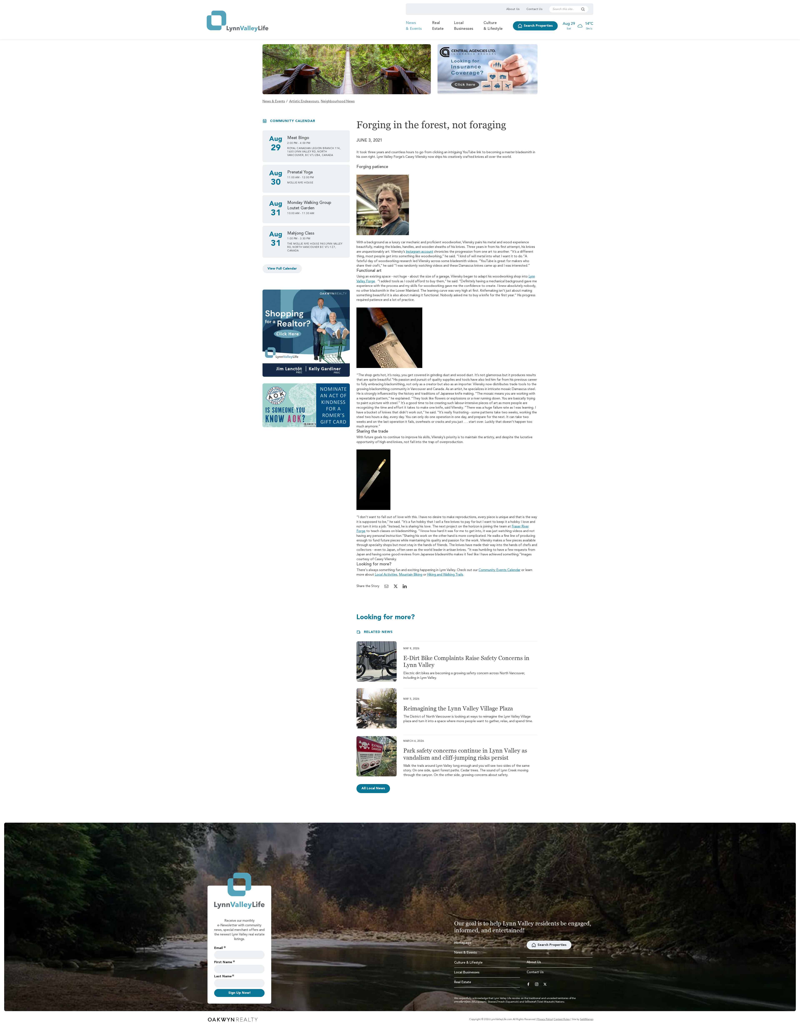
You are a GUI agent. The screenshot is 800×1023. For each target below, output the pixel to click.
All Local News (373, 788)
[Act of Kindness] (306, 405)
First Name (223, 962)
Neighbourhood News (338, 101)
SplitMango (586, 1019)
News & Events (414, 26)
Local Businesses (463, 26)
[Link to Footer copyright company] (233, 1019)
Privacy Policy (544, 1019)
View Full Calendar (282, 268)
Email (218, 948)
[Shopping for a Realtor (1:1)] (306, 333)
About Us (513, 9)
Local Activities (386, 574)
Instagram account (419, 252)
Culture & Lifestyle (493, 26)
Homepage (462, 943)
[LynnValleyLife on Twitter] (545, 984)
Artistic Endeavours (304, 101)
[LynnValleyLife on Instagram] (536, 984)
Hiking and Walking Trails (445, 574)
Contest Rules (562, 1019)
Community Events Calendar (499, 570)
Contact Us (534, 9)
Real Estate (438, 26)
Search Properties (538, 26)
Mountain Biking (410, 574)
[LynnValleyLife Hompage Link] (237, 21)
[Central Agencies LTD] (488, 69)
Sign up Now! (239, 993)
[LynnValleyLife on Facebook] (528, 984)
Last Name (223, 976)
